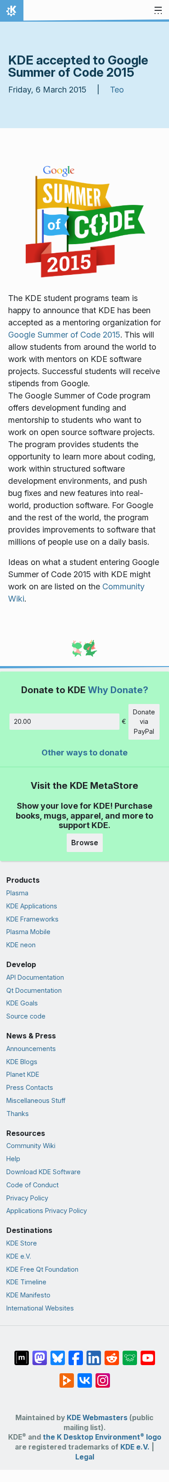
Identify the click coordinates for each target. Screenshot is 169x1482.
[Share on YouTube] (148, 1353)
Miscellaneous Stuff (35, 1100)
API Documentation (35, 977)
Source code (26, 1016)
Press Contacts (29, 1087)
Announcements (31, 1048)
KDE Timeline (26, 1282)
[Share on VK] (85, 1376)
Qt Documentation (34, 990)
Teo (117, 89)
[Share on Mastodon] (39, 1353)
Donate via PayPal (144, 721)
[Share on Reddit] (112, 1353)
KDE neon (21, 945)
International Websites (40, 1308)
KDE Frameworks (32, 919)
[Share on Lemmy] (130, 1353)
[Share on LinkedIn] (94, 1353)
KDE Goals (22, 1003)
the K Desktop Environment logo (102, 1437)
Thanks (17, 1113)
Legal (84, 1457)
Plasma (17, 893)
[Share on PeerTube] (66, 1376)
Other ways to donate (84, 752)
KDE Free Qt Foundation (42, 1269)
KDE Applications (31, 906)
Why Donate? (118, 689)
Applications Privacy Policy (46, 1210)
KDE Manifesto (28, 1295)
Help (13, 1158)
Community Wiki (30, 1145)
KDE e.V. (18, 1256)
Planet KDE (22, 1074)
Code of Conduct (32, 1185)
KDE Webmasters (97, 1417)
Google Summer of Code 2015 (64, 334)
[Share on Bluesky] (57, 1353)
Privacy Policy (27, 1198)
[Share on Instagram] (103, 1376)
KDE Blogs (21, 1061)
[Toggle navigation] (158, 11)
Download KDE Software (43, 1172)
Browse (84, 842)
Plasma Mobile (28, 932)
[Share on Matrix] (21, 1353)
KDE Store (21, 1243)
